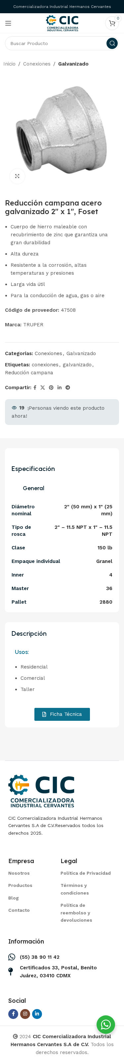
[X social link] (42, 387)
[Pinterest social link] (51, 387)
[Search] (112, 43)
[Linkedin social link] (59, 387)
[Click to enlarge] (17, 176)
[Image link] (41, 791)
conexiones (45, 365)
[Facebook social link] (34, 387)
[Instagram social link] (25, 1014)
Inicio (9, 64)
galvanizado (77, 365)
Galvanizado (73, 64)
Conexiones (37, 64)
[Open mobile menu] (8, 23)
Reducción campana (29, 373)
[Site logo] (62, 23)
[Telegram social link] (67, 387)
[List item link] (26, 873)
